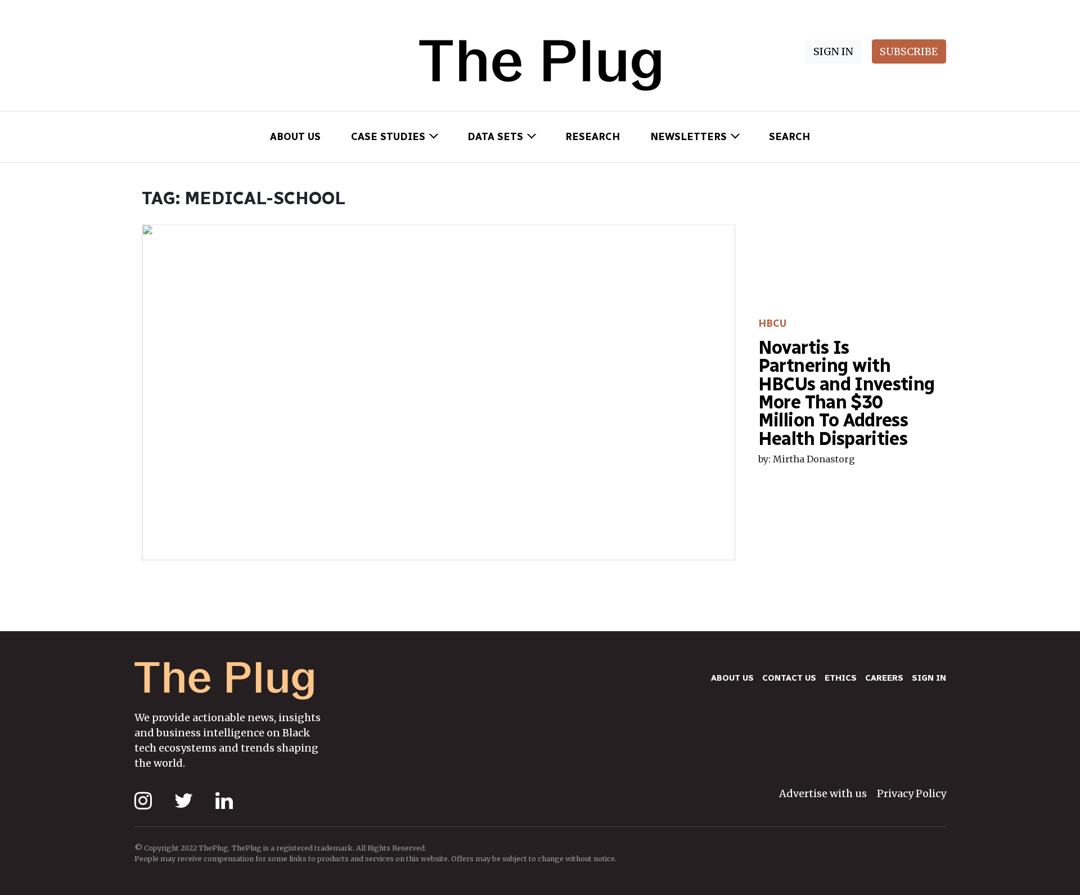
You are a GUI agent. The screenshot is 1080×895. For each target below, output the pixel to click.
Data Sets (495, 137)
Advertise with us (823, 793)
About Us (295, 137)
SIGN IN (833, 51)
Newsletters (688, 137)
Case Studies (388, 137)
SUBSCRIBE (909, 51)
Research (592, 137)
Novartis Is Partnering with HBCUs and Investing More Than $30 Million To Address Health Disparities (846, 392)
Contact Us (789, 678)
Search (789, 137)
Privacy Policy (911, 793)
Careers (884, 678)
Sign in (929, 678)
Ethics (841, 678)
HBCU (772, 323)
